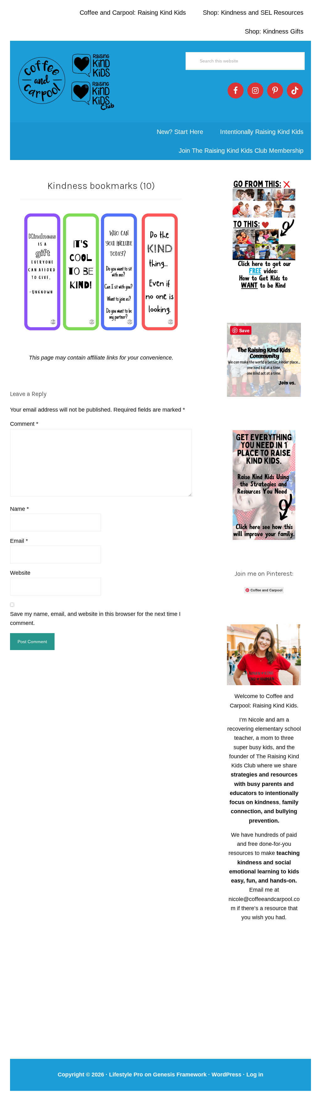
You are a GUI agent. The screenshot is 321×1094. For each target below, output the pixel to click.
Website (20, 573)
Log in (254, 1074)
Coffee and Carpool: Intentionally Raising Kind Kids (66, 81)
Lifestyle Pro (126, 1074)
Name (19, 509)
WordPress (226, 1074)
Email (19, 541)
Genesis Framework (180, 1074)
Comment (24, 424)
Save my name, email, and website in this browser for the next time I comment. (95, 618)
